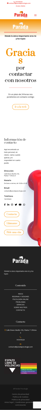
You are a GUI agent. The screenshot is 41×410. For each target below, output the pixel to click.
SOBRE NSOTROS (20, 307)
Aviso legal (9, 402)
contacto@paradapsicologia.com (15, 191)
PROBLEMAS (20, 302)
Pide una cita (14, 232)
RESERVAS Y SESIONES (20, 296)
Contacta (12, 214)
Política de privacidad (20, 400)
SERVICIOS (20, 305)
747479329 (7, 199)
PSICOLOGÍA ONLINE (20, 299)
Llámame (12, 223)
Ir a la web (20, 106)
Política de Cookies (20, 397)
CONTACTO (20, 310)
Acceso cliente (20, 6)
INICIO (20, 294)
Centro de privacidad (20, 394)
